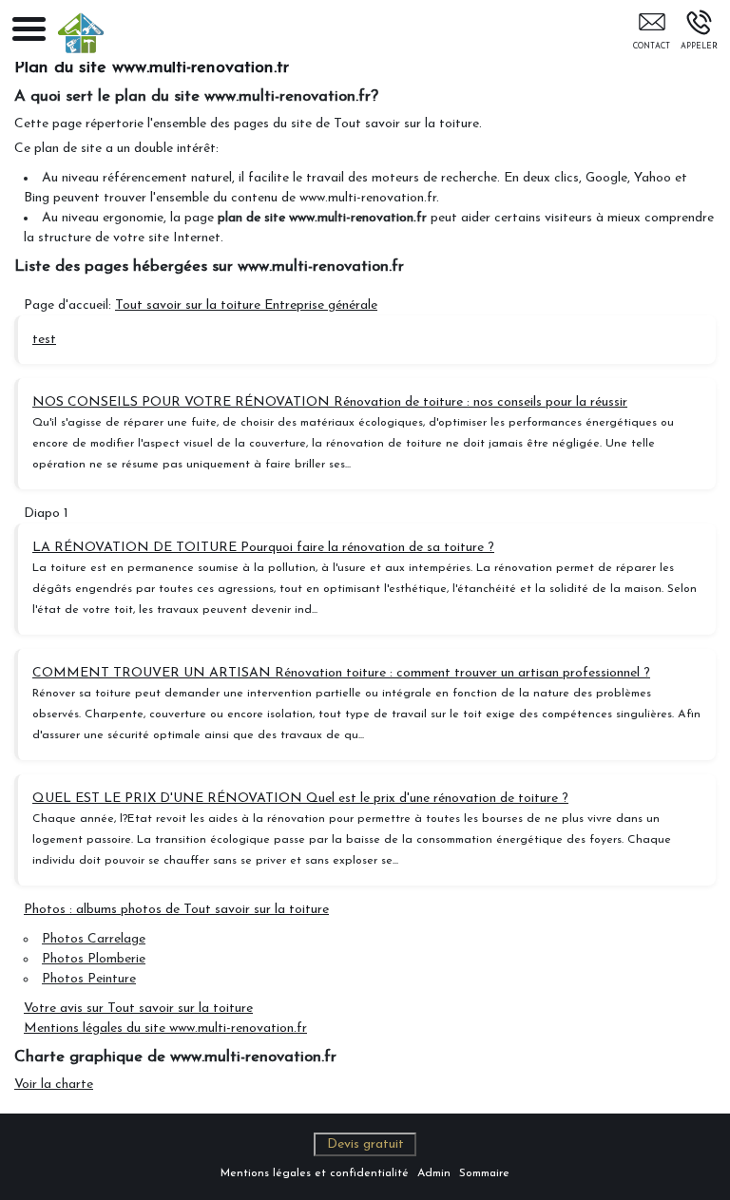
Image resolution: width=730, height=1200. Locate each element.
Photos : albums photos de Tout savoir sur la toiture (176, 910)
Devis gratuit (365, 1144)
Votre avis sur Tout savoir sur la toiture (138, 1008)
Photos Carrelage (93, 939)
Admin (434, 1173)
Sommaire (484, 1173)
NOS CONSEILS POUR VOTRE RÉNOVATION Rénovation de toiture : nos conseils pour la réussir (329, 402)
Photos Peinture (89, 979)
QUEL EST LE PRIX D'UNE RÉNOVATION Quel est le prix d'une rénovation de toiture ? (300, 798)
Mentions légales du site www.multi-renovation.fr (165, 1028)
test (44, 340)
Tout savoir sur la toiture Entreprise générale (246, 305)
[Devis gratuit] (651, 35)
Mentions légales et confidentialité (315, 1173)
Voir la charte (53, 1084)
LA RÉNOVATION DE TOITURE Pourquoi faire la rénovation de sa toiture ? (263, 548)
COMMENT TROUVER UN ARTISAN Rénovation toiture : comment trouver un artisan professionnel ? (341, 673)
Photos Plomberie (93, 959)
